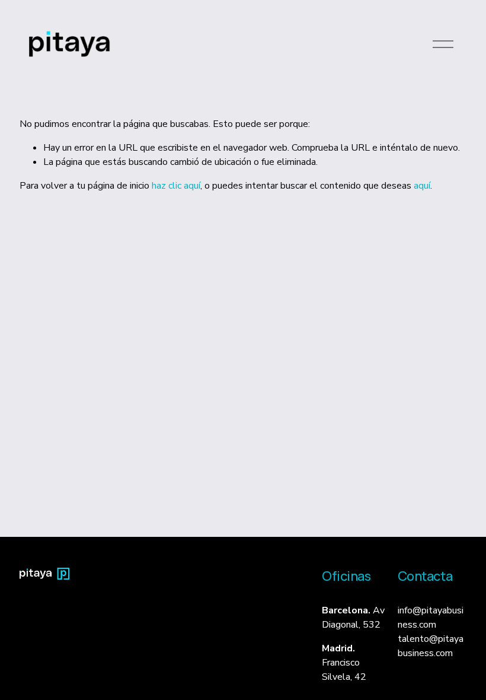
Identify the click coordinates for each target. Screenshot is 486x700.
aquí (422, 185)
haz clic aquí (176, 185)
